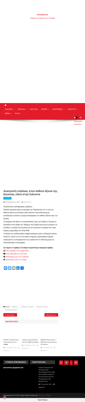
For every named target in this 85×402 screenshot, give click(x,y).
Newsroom (27, 202)
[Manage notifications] (4, 397)
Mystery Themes (44, 395)
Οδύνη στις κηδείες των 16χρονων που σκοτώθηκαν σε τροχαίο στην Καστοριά (52, 315)
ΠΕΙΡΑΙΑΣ (21, 109)
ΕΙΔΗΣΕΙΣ (9, 109)
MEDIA (7, 113)
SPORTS (44, 109)
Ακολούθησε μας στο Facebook (16, 257)
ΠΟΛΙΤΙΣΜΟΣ (57, 109)
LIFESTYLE (71, 109)
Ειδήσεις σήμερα (27, 307)
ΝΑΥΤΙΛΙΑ (34, 109)
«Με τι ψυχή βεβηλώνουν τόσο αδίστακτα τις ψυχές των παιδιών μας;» (11, 315)
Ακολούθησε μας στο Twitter (15, 260)
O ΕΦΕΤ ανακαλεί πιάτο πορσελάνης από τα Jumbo (11, 342)
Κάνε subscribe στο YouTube (16, 254)
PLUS (17, 113)
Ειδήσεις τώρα (42, 307)
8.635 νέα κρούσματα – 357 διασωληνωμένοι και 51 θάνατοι (49, 342)
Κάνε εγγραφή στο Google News (17, 251)
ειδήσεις (15, 307)
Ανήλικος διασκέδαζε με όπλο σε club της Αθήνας (30, 341)
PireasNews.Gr (42, 15)
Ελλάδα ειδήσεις (11, 310)
